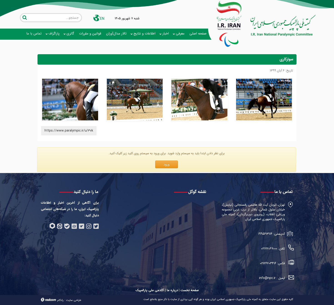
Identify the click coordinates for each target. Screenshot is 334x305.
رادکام (60, 300)
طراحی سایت (73, 300)
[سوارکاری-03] (199, 100)
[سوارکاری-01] (70, 100)
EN (102, 19)
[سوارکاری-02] (135, 100)
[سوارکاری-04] (264, 100)
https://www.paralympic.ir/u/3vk (69, 130)
